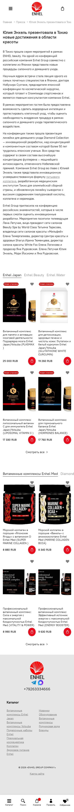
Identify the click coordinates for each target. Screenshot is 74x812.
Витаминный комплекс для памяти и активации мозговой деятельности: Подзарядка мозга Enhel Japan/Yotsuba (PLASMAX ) (18, 340)
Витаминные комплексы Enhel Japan (17, 714)
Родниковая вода (49, 726)
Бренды (44, 730)
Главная (7, 22)
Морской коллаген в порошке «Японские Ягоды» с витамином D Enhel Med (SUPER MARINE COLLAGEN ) (17, 536)
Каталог (13, 702)
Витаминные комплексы (46, 720)
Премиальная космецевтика (15, 740)
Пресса (20, 22)
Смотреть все (35, 452)
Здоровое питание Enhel (18, 752)
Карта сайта (37, 773)
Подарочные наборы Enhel (19, 732)
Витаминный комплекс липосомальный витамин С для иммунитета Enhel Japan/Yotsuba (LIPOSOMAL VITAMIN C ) (18, 426)
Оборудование (48, 714)
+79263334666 (37, 689)
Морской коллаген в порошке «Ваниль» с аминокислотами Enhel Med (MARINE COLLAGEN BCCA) (53, 536)
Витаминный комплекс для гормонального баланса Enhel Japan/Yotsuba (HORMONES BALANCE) (53, 426)
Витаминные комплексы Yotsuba (19, 724)
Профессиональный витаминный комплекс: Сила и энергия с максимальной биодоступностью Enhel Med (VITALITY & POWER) (18, 617)
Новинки (44, 710)
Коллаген (12, 746)
